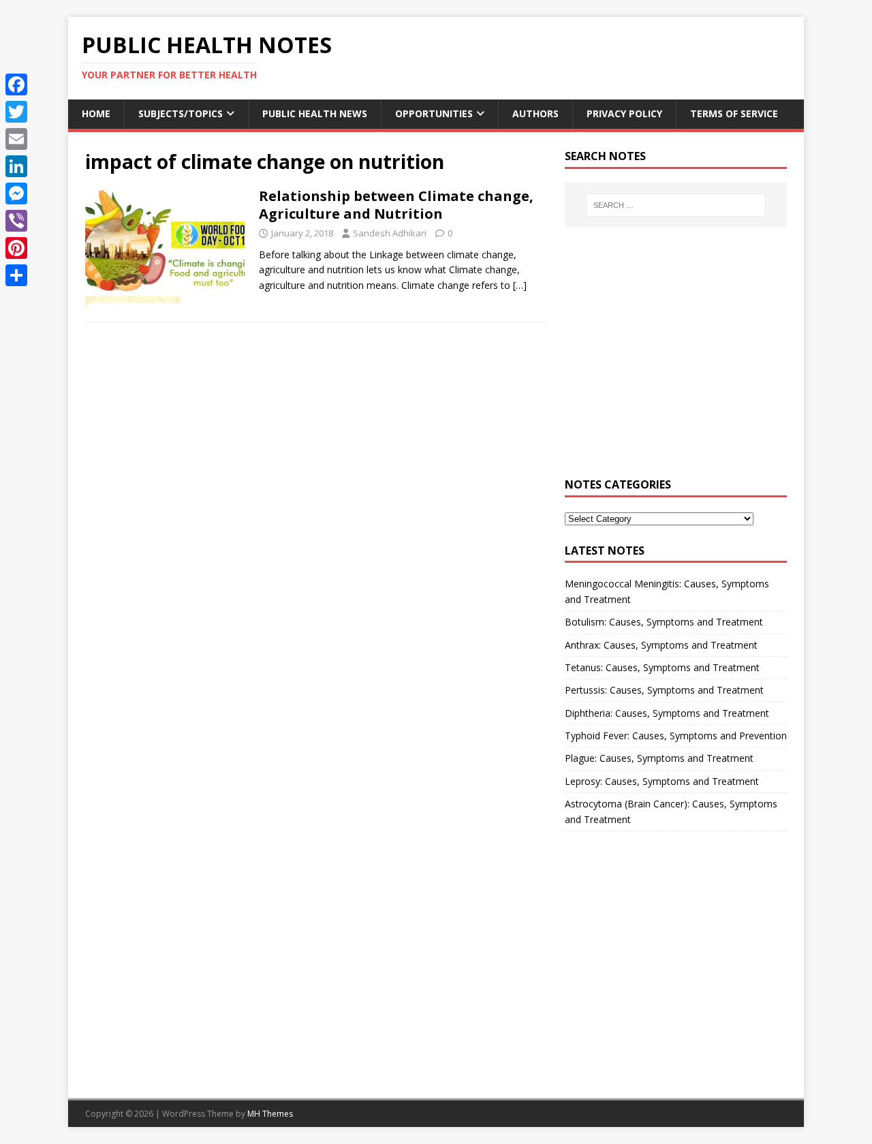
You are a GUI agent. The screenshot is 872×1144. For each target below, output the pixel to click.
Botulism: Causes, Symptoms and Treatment (664, 621)
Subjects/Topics (180, 113)
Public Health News (314, 113)
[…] (520, 285)
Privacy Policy (624, 113)
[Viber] (16, 220)
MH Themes (270, 1113)
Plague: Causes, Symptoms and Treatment (659, 758)
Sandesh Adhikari (389, 233)
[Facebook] (16, 84)
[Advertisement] (676, 360)
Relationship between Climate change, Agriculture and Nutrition (396, 205)
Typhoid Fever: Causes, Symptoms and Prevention (676, 735)
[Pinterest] (16, 248)
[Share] (16, 275)
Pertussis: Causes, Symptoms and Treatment (664, 689)
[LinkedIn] (16, 166)
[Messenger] (16, 193)
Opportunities (434, 113)
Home (96, 113)
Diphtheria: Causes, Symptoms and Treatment (667, 713)
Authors (535, 113)
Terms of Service (734, 113)
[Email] (16, 139)
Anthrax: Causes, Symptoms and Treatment (661, 644)
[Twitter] (16, 111)
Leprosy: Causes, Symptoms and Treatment (662, 781)
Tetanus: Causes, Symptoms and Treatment (662, 667)
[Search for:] (676, 205)
